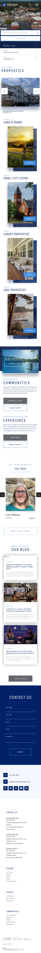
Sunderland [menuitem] (9, 924)
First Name (9, 707)
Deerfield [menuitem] (9, 917)
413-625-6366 (10, 836)
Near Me (19, 38)
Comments (9, 736)
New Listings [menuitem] (10, 898)
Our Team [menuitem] (9, 872)
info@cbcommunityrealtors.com (19, 782)
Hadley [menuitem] (8, 919)
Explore (12, 363)
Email (7, 722)
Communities (8, 59)
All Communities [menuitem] (11, 915)
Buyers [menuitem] (8, 876)
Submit (20, 752)
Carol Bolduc (13, 514)
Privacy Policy (10, 829)
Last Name (9, 714)
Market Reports (15, 445)
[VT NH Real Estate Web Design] (13, 949)
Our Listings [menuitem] (10, 896)
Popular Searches (10, 52)
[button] (38, 32)
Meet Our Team (20, 531)
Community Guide (15, 401)
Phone (8, 729)
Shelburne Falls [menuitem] (10, 922)
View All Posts (21, 679)
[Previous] (4, 91)
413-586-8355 (10, 850)
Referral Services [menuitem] (11, 881)
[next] (36, 91)
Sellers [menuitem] (8, 879)
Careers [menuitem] (8, 874)
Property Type (9, 46)
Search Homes (15, 408)
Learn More (15, 438)
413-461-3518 (14, 775)
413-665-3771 (10, 820)
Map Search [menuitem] (9, 900)
